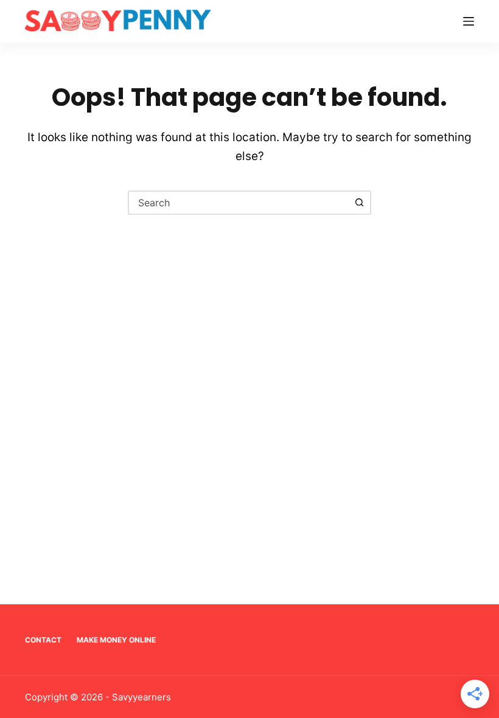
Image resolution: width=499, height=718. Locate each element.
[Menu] (468, 21)
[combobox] (238, 202)
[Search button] (359, 203)
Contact (43, 639)
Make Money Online (116, 639)
